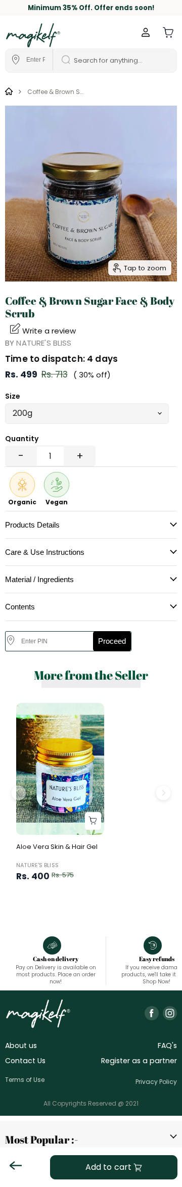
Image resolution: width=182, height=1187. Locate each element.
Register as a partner (139, 1061)
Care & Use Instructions (44, 552)
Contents (20, 606)
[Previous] (19, 792)
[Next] (163, 792)
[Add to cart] (93, 821)
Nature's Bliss (43, 343)
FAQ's (167, 1045)
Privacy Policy (156, 1081)
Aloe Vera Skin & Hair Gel (57, 846)
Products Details (32, 524)
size (12, 396)
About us (21, 1045)
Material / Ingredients (39, 579)
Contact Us (25, 1061)
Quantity (21, 439)
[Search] (62, 60)
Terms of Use (24, 1079)
